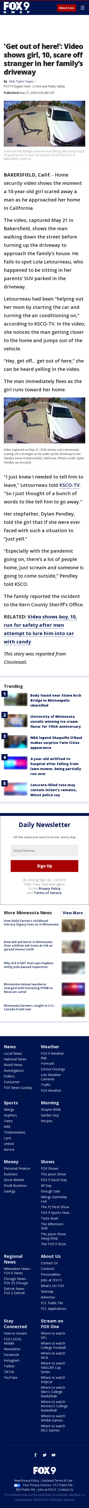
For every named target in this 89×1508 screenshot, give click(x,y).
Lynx (7, 1138)
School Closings (53, 1069)
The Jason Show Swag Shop (53, 1236)
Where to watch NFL (53, 1335)
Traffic (46, 1084)
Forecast (47, 1063)
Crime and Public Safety (49, 86)
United (9, 1143)
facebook (35, 1455)
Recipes (47, 1121)
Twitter (9, 1366)
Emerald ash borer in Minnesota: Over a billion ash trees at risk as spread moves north (28, 945)
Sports (11, 1103)
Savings (9, 1191)
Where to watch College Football (53, 1345)
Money (11, 1161)
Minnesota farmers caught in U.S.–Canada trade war (30, 1007)
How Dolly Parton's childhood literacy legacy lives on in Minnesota (31, 923)
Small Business (15, 1185)
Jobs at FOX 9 (51, 1280)
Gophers (10, 1115)
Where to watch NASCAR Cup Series (53, 1367)
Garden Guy (50, 1115)
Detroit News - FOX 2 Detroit (15, 1290)
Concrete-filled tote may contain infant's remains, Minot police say (53, 790)
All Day (46, 1185)
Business (11, 1174)
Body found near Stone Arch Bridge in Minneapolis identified (55, 700)
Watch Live (66, 8)
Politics (9, 1076)
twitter (44, 1455)
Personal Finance (17, 1168)
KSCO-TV (69, 485)
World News (13, 1065)
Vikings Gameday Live (54, 1199)
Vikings (9, 1109)
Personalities (51, 1274)
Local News (13, 1053)
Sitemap (47, 1291)
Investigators (14, 1070)
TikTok (9, 1371)
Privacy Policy (50, 888)
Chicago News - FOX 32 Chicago (16, 1280)
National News (15, 1059)
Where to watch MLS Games (53, 1428)
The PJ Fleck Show (55, 1207)
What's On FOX (52, 1285)
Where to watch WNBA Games (53, 1418)
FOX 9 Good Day (54, 1180)
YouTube (11, 1377)
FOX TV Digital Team (17, 86)
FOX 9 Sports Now (55, 1212)
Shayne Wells (51, 1109)
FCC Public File (52, 1303)
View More (73, 912)
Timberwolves (14, 1132)
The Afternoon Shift (52, 1226)
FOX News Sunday (18, 1087)
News (10, 1046)
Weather (50, 1046)
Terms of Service (47, 892)
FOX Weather (51, 1090)
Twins (8, 1121)
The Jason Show (53, 1174)
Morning (50, 1103)
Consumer (12, 1082)
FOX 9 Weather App (52, 1055)
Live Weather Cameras (51, 1076)
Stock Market (14, 1180)
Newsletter (12, 1349)
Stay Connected (15, 1323)
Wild (7, 1126)
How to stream (15, 1333)
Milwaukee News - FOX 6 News (18, 1270)
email (53, 1455)
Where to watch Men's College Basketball (53, 1391)
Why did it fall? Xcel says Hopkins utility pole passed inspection (28, 965)
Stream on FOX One (52, 1323)
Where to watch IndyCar (53, 1379)
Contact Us (49, 1263)
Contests (48, 1268)
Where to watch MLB (53, 1355)
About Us (51, 1256)
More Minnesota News (28, 912)
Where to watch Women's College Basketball (54, 1405)
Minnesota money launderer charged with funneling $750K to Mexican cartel (28, 988)
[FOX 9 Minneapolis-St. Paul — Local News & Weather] (17, 7)
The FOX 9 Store (53, 1244)
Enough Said (50, 1191)
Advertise (48, 1297)
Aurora (9, 1149)
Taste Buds (49, 1218)
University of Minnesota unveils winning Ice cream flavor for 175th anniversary (55, 721)
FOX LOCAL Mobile (13, 1341)
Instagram (11, 1360)
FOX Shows (49, 1168)
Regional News (13, 1259)
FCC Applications (53, 1308)
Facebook (11, 1354)
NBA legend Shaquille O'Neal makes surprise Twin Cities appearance (56, 742)
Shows (47, 1161)
